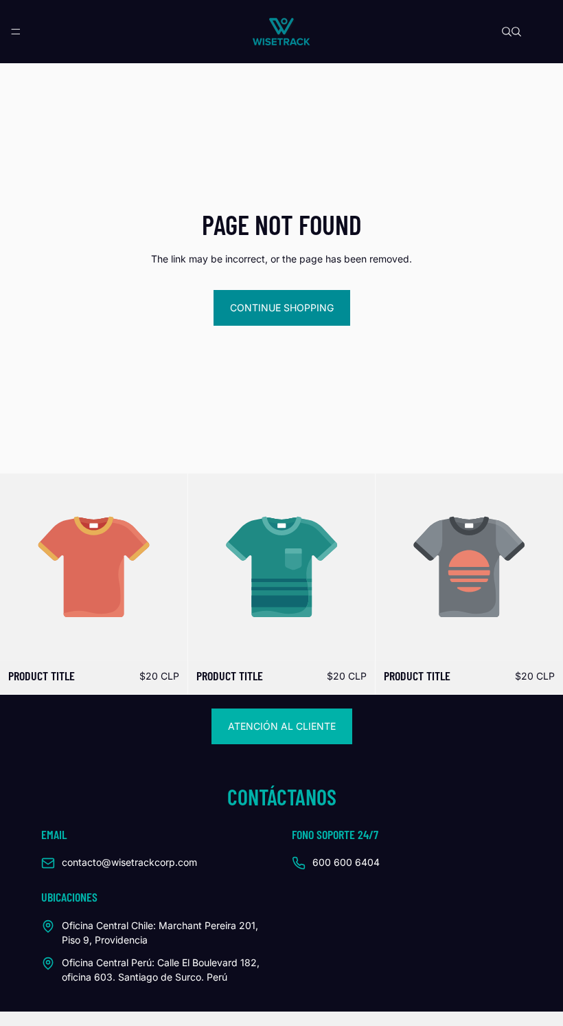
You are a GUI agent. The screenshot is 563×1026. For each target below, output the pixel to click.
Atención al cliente (282, 726)
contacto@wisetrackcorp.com (129, 862)
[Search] (507, 31)
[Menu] (16, 31)
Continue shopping (282, 307)
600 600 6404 (346, 862)
